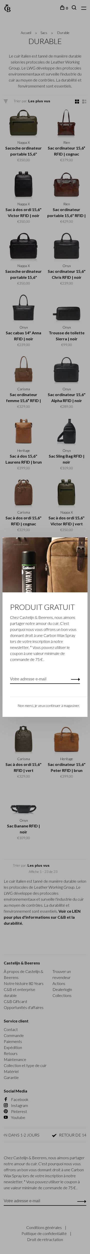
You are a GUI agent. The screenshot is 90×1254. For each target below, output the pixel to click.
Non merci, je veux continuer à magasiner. (49, 705)
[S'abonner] (74, 679)
